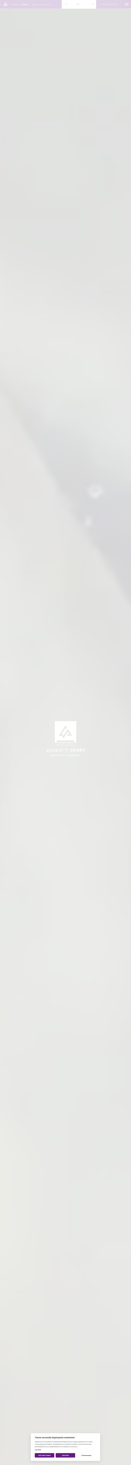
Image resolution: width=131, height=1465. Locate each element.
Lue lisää (38, 1449)
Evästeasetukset (86, 1455)
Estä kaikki (65, 1455)
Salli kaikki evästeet (44, 1455)
